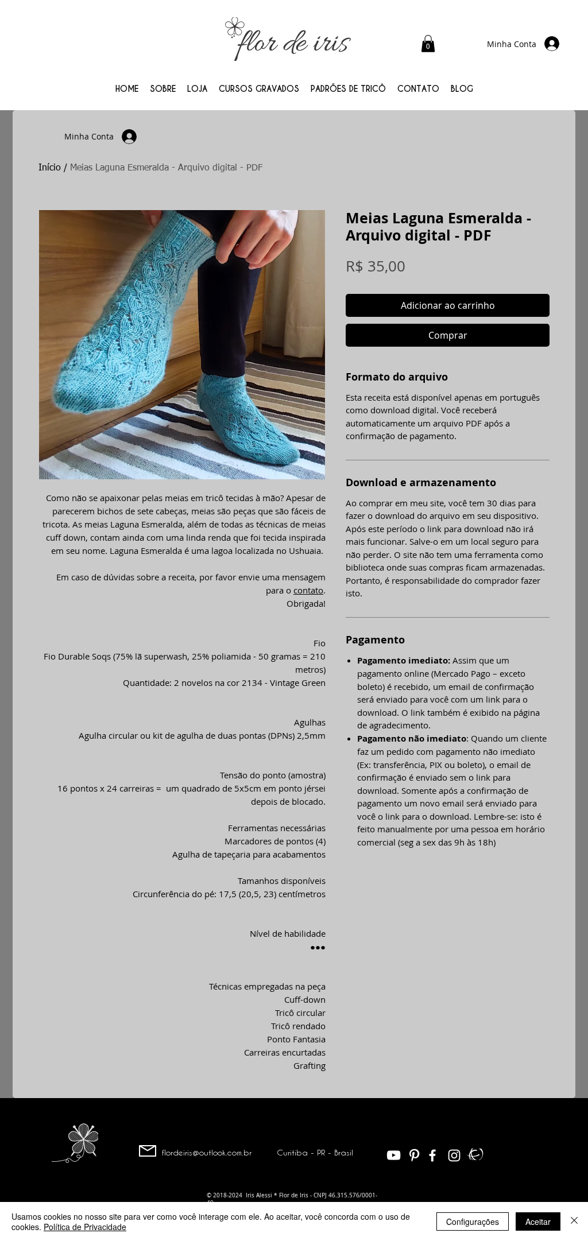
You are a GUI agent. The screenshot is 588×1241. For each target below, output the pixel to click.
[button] (428, 43)
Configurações (472, 1221)
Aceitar (538, 1221)
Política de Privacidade (85, 1226)
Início (49, 168)
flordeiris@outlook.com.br (207, 1152)
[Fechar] (574, 1221)
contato (308, 590)
